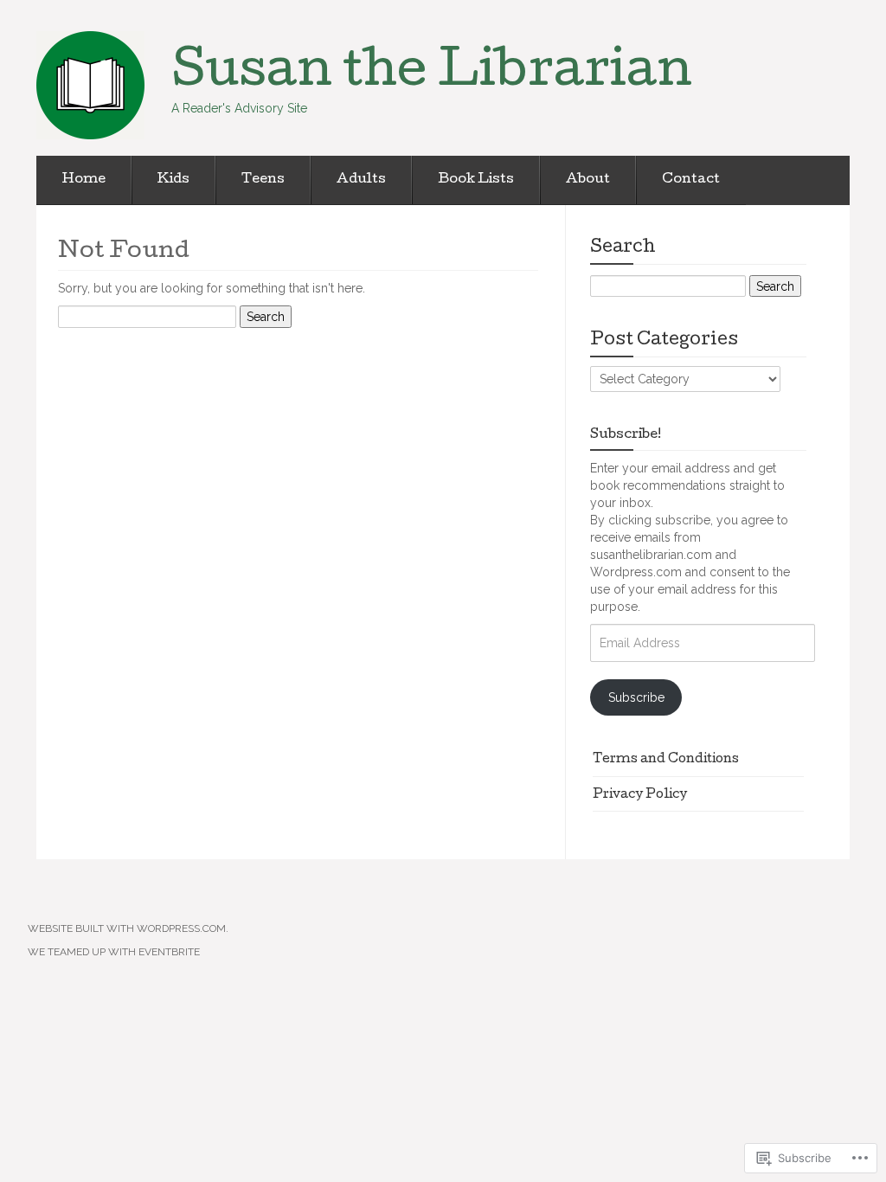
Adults (361, 180)
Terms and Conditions (666, 760)
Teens (263, 180)
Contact (691, 180)
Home (84, 180)
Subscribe (636, 697)
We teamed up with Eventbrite (114, 952)
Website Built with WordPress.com (127, 928)
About (588, 180)
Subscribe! (625, 435)
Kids (173, 180)
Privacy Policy (640, 795)
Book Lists (476, 180)
